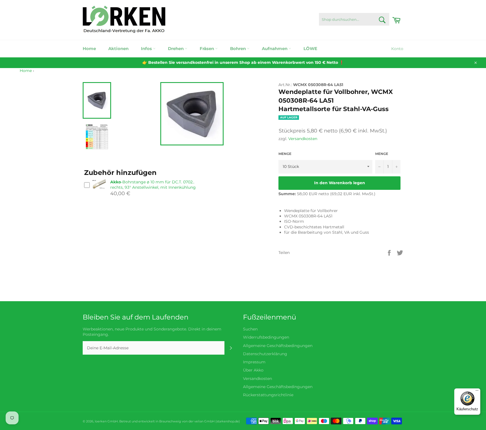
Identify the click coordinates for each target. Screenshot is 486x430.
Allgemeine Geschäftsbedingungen (277, 345)
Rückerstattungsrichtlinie (268, 394)
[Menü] (477, 391)
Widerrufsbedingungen (266, 337)
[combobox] (354, 19)
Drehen (176, 48)
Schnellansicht (99, 191)
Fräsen (207, 48)
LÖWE (310, 48)
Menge (284, 154)
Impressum (254, 361)
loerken (101, 421)
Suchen (250, 329)
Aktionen (118, 48)
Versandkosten (302, 138)
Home (89, 48)
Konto (397, 48)
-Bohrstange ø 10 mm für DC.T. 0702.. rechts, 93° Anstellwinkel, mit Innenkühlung (153, 184)
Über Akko (253, 370)
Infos (147, 48)
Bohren (238, 48)
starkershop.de (228, 421)
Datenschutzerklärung (265, 353)
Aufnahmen (275, 48)
